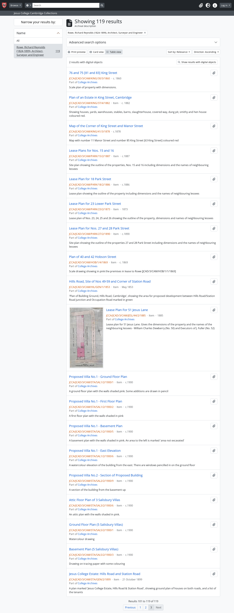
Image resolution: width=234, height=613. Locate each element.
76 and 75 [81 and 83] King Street (93, 73)
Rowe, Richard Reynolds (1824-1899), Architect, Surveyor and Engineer (38, 51)
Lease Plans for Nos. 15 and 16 (91, 150)
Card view (98, 51)
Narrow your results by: (38, 22)
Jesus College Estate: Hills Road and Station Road (104, 574)
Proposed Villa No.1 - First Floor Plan (95, 401)
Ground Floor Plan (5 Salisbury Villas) (96, 524)
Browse (15, 5)
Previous (130, 607)
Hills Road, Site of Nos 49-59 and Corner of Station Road (110, 281)
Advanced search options (87, 42)
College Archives (87, 82)
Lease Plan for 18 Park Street (90, 179)
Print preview (78, 51)
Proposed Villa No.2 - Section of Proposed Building (106, 475)
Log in (224, 5)
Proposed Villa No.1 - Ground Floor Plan (98, 377)
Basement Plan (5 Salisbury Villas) (93, 549)
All (18, 40)
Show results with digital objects (198, 62)
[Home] (5, 5)
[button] (200, 5)
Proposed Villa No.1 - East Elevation (95, 451)
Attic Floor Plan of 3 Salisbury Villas (94, 500)
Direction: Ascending (205, 51)
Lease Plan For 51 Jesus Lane (127, 310)
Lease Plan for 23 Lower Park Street (95, 204)
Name (21, 33)
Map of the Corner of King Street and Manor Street (106, 126)
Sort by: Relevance (178, 51)
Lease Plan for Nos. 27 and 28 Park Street (99, 228)
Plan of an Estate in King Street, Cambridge (100, 97)
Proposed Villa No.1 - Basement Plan (95, 426)
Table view (115, 51)
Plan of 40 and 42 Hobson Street (92, 257)
